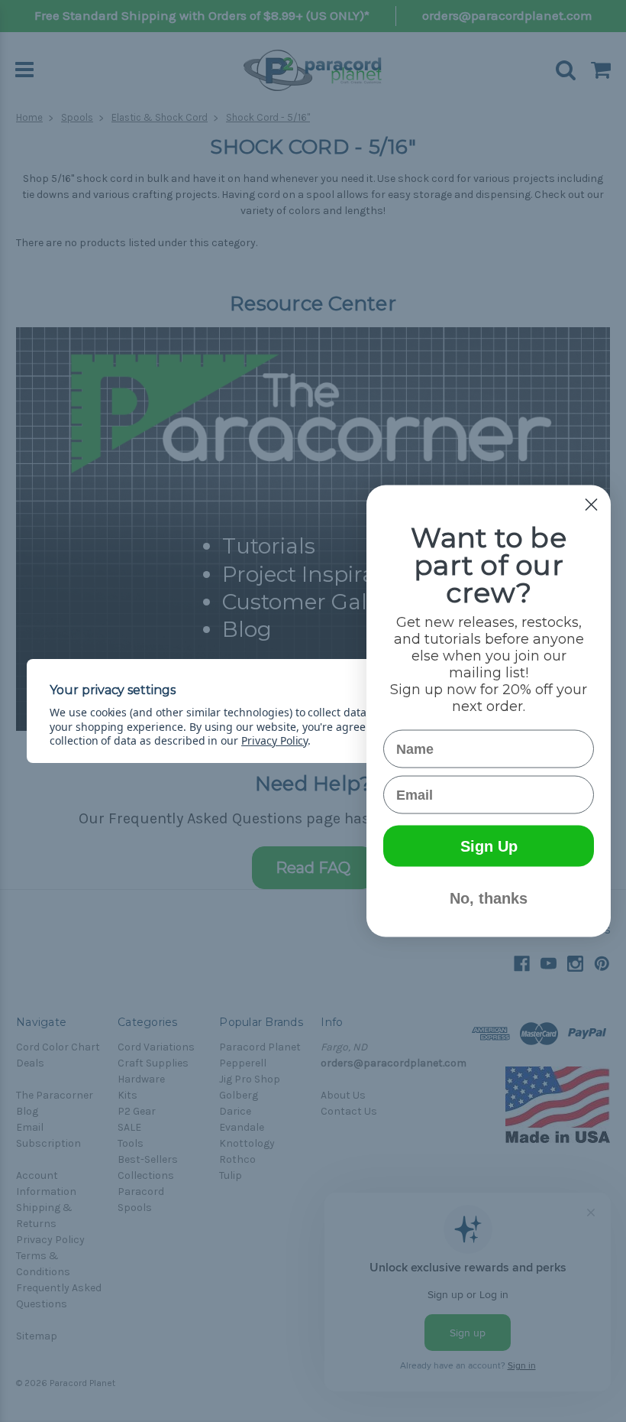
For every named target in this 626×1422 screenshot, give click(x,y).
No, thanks (489, 898)
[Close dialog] (591, 505)
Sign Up (489, 846)
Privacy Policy (274, 740)
